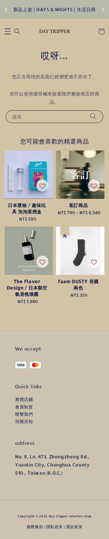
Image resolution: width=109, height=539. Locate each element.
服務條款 (35, 526)
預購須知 (24, 421)
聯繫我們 (24, 414)
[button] (7, 31)
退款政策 (74, 526)
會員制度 (24, 406)
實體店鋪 (24, 399)
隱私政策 (54, 526)
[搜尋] (93, 116)
